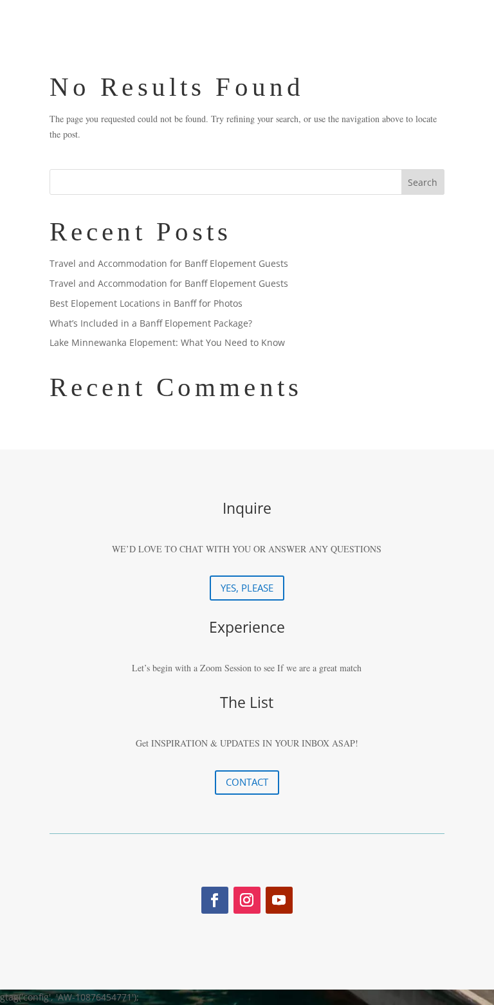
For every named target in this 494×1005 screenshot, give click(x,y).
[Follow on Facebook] (214, 900)
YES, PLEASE (247, 587)
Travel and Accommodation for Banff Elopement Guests (169, 263)
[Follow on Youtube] (279, 900)
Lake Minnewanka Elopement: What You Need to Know (167, 342)
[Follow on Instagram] (247, 900)
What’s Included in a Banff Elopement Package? (151, 323)
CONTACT (247, 781)
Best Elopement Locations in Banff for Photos (146, 303)
